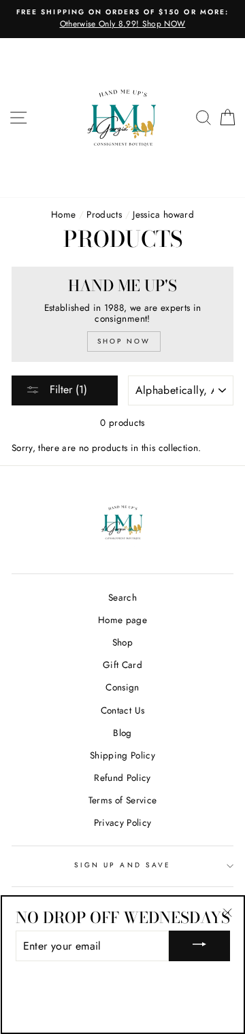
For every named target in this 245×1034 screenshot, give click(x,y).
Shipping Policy (122, 755)
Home (63, 214)
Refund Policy (122, 777)
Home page (122, 620)
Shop (122, 642)
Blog (122, 732)
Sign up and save (122, 865)
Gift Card (122, 664)
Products (104, 214)
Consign (122, 687)
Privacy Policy (123, 822)
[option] (122, 19)
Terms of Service (122, 800)
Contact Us (122, 710)
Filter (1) (66, 389)
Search (122, 597)
